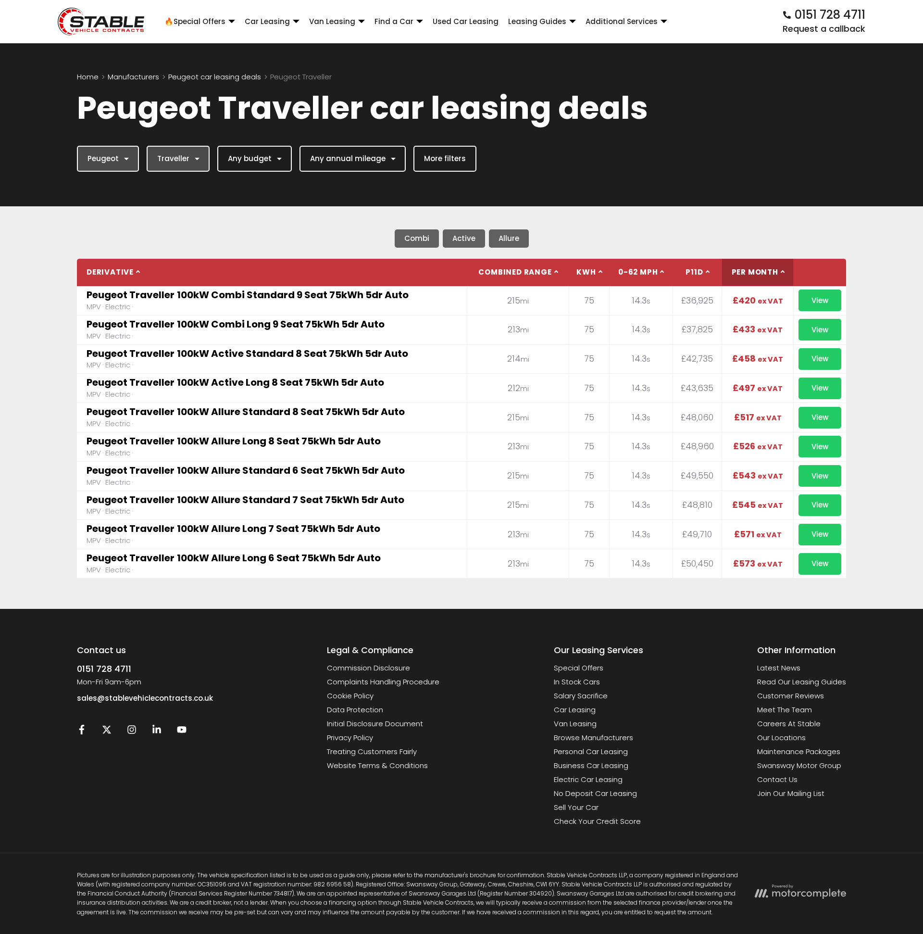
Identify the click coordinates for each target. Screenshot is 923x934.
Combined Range (514, 272)
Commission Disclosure (368, 668)
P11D (694, 272)
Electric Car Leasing (588, 779)
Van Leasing (575, 724)
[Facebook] (81, 732)
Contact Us (777, 779)
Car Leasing (575, 710)
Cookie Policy (350, 696)
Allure (509, 238)
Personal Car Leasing (591, 751)
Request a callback (824, 29)
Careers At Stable (789, 724)
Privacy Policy (350, 737)
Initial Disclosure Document (375, 724)
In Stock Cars (577, 682)
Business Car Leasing (591, 765)
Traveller (173, 158)
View (819, 300)
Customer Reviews (790, 696)
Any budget (250, 158)
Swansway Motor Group (799, 765)
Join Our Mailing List (790, 793)
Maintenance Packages (798, 751)
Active (463, 238)
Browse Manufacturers (593, 737)
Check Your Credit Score (597, 821)
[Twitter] (106, 732)
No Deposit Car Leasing (595, 793)
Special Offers (578, 668)
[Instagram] (131, 732)
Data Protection (355, 710)
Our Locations (781, 737)
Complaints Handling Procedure (383, 682)
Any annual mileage (348, 158)
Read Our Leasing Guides (801, 682)
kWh (586, 272)
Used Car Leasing (466, 21)
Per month (755, 272)
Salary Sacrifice (581, 696)
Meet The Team (784, 710)
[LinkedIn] (156, 732)
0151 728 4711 (104, 669)
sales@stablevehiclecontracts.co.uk (145, 698)
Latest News (778, 668)
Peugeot (103, 158)
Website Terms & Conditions (377, 765)
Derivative (110, 272)
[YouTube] (181, 732)
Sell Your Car (576, 807)
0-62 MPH (638, 272)
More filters (445, 158)
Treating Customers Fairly (372, 751)
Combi (416, 238)
